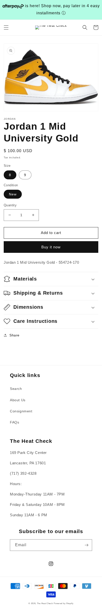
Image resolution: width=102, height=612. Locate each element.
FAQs (14, 422)
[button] (6, 27)
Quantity (10, 205)
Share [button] (14, 335)
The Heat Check (45, 603)
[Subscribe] (86, 545)
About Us (18, 400)
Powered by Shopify (64, 603)
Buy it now (51, 247)
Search (16, 389)
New (13, 194)
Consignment (21, 411)
